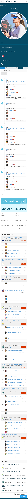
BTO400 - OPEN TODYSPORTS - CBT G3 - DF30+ (12, 237)
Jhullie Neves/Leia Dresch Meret (14, 244)
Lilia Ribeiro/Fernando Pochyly (14, 385)
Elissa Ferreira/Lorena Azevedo (14, 311)
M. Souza (11, 164)
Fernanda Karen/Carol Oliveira (14, 273)
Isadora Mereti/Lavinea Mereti (14, 267)
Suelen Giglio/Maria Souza (13, 256)
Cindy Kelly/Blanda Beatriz (13, 404)
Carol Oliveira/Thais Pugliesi (13, 302)
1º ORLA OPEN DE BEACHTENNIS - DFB (10, 416)
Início (1, 5)
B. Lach (10, 136)
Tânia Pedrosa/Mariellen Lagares (14, 356)
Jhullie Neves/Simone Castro (13, 341)
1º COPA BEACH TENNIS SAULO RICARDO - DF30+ (12, 305)
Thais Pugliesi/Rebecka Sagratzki (14, 422)
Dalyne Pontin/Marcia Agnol (13, 253)
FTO (10, 240)
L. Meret (10, 113)
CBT (10, 347)
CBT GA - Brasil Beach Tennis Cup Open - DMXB (12, 364)
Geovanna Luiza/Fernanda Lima (14, 431)
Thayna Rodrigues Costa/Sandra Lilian (16, 359)
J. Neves (10, 110)
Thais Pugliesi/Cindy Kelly (13, 450)
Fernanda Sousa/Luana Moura (14, 270)
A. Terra (10, 134)
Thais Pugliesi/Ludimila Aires (13, 376)
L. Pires (10, 89)
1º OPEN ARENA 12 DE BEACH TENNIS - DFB (11, 434)
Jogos (7, 67)
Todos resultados (21, 457)
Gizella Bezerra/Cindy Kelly (13, 428)
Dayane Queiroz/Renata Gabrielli (14, 338)
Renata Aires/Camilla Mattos (13, 314)
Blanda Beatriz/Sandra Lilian (13, 299)
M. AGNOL (11, 181)
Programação (14, 67)
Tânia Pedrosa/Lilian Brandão (14, 396)
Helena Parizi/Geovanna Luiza (14, 444)
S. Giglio (10, 162)
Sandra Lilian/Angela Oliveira (13, 441)
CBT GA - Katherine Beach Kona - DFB (10, 344)
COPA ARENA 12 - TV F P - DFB (8, 276)
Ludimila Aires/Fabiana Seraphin (14, 425)
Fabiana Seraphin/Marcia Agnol (14, 332)
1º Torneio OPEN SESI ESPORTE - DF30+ (10, 320)
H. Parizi (10, 87)
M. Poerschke (12, 92)
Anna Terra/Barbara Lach (13, 250)
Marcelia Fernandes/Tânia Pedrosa (15, 327)
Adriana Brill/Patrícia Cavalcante (14, 379)
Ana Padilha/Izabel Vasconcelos (14, 382)
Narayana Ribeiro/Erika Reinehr (14, 370)
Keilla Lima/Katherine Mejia (13, 317)
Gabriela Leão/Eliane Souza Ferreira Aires (14, 290)
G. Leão (10, 95)
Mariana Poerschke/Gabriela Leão (15, 247)
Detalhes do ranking (20, 494)
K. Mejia (10, 142)
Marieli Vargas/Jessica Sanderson (14, 350)
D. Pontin (11, 179)
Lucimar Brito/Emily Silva (12, 401)
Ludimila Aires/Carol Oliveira (13, 453)
